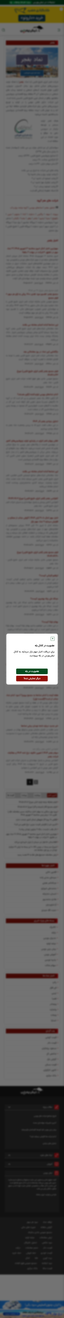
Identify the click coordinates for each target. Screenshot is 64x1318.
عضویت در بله (32, 671)
